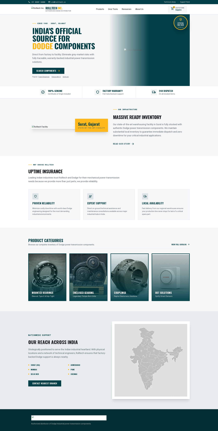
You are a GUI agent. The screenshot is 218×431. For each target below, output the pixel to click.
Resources (126, 9)
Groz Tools (113, 9)
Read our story (123, 143)
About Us (139, 9)
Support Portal (185, 2)
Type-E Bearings (43, 77)
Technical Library (170, 2)
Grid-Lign (66, 77)
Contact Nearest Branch (44, 383)
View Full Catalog (180, 244)
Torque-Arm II (56, 77)
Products (100, 9)
